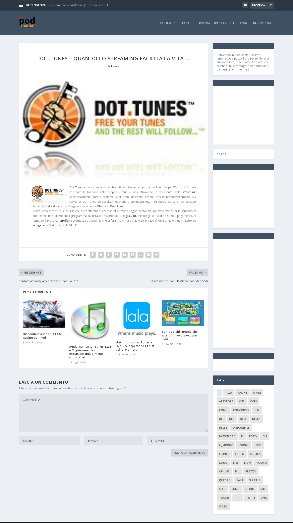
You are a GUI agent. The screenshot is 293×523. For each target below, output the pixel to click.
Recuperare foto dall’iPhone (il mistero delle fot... (79, 5)
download (227, 436)
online (224, 471)
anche (242, 392)
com (253, 401)
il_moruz (226, 445)
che (241, 401)
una (264, 498)
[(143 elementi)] (219, 392)
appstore (226, 401)
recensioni (262, 23)
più (237, 471)
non (247, 462)
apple (257, 392)
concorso (241, 410)
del (231, 419)
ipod (258, 445)
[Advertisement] (246, 115)
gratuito (131, 216)
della (256, 419)
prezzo (250, 471)
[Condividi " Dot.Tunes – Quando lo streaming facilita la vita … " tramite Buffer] (133, 255)
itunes (224, 454)
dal (257, 410)
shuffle (255, 480)
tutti (250, 498)
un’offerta (66, 220)
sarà (239, 480)
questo (225, 480)
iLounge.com (39, 225)
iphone (244, 445)
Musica (165, 23)
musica (255, 454)
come (223, 410)
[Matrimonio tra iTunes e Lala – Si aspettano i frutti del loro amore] (136, 318)
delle (223, 427)
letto (239, 454)
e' (242, 436)
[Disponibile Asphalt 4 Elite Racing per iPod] (44, 314)
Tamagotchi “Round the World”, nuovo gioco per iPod (180, 335)
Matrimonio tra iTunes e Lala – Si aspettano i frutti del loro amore (135, 345)
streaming (188, 192)
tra (237, 498)
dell (243, 419)
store (250, 489)
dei (221, 419)
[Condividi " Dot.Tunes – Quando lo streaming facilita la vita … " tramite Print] (156, 255)
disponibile (241, 427)
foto (253, 436)
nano (223, 462)
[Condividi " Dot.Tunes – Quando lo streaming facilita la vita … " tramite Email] (148, 255)
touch (224, 498)
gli (265, 436)
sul (262, 489)
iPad (243, 23)
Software (113, 66)
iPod (185, 23)
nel (235, 462)
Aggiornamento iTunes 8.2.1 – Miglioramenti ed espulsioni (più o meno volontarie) (90, 352)
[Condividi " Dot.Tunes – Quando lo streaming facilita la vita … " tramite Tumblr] (109, 255)
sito (222, 489)
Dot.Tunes (76, 187)
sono (235, 489)
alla (229, 392)
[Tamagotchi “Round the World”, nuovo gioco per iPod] (183, 313)
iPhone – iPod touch (216, 23)
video (223, 506)
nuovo (262, 462)
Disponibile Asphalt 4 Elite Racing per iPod (42, 335)
